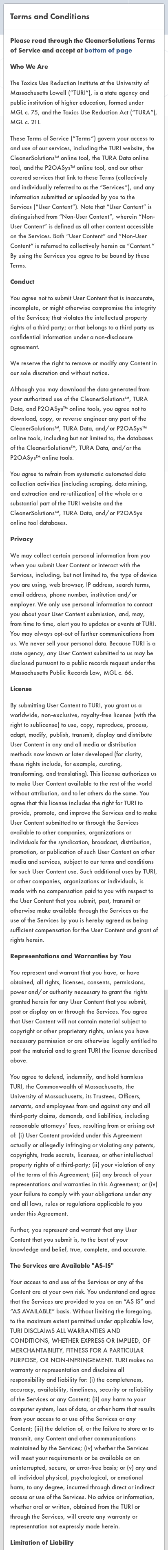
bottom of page (108, 50)
